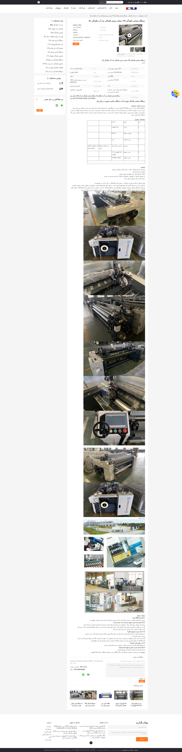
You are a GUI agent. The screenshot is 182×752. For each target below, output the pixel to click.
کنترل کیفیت (91, 8)
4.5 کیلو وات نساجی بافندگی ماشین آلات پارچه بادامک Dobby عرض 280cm (120, 704)
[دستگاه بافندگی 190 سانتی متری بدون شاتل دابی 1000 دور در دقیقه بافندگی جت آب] (90, 695)
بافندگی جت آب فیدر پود (43, 83)
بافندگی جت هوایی (57, 29)
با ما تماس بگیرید (102, 8)
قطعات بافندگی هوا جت (55, 68)
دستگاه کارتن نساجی (56, 52)
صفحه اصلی (49, 8)
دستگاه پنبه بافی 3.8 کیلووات (98, 652)
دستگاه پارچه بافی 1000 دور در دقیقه (117, 652)
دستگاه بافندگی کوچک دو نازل (45, 88)
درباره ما (73, 8)
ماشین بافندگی (58, 33)
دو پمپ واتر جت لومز (134, 652)
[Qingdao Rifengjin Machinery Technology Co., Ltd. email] (63, 105)
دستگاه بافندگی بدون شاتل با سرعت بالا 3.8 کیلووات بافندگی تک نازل (65, 732)
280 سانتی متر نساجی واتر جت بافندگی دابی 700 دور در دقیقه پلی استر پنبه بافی (105, 704)
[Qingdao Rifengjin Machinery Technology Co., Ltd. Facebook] (38, 2)
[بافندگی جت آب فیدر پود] (61, 83)
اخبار (110, 8)
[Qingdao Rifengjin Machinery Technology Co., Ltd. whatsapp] (58, 105)
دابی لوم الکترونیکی (57, 44)
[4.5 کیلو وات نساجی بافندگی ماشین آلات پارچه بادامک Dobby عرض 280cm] (120, 695)
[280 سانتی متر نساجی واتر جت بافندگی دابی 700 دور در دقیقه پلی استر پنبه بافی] (105, 695)
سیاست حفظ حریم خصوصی (130, 750)
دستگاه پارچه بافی (57, 40)
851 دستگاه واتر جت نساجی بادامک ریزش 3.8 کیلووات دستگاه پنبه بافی (92, 736)
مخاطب (76, 44)
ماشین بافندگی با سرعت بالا (54, 64)
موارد (116, 8)
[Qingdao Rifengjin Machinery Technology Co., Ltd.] (131, 8)
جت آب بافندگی (132, 16)
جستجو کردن (102, 2)
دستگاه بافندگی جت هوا (55, 60)
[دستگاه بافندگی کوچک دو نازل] (61, 88)
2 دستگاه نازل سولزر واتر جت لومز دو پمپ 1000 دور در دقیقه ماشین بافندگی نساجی (76, 704)
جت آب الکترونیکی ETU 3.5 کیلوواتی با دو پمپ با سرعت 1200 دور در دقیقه (136, 704)
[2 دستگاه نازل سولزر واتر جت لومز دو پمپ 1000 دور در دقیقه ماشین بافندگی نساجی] (76, 695)
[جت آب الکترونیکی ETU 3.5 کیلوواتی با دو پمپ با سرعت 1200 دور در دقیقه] (136, 695)
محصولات (58, 8)
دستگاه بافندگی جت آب (55, 71)
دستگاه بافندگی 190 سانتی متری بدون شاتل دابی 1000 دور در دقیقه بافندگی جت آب (90, 704)
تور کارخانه (82, 8)
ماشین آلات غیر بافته (56, 48)
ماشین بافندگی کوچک (56, 56)
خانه (146, 16)
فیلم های (66, 8)
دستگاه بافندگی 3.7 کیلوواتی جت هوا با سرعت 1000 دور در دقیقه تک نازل (64, 737)
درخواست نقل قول (133, 2)
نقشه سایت (48, 740)
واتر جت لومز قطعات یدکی (54, 36)
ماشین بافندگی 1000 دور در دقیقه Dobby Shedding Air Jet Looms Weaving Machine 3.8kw (65, 727)
